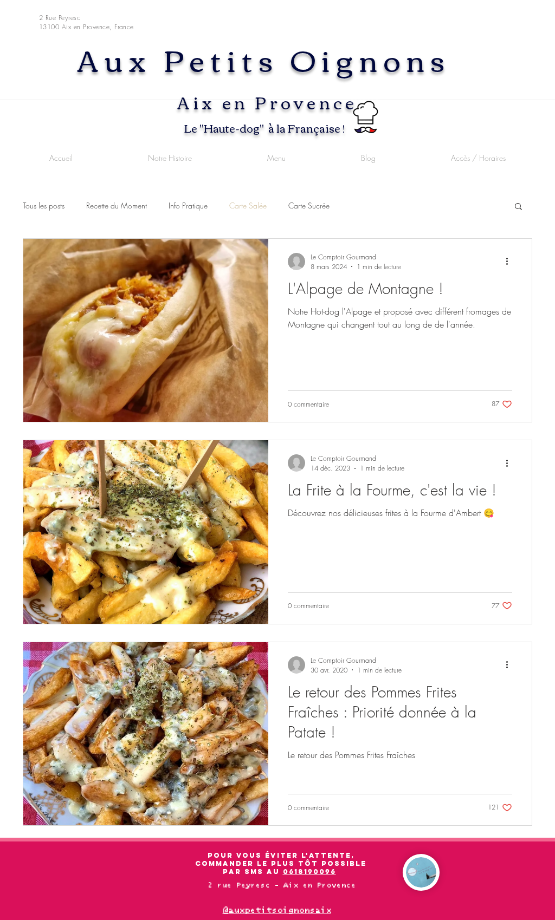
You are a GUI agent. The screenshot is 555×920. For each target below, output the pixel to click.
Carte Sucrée (309, 205)
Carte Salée (248, 205)
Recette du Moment (116, 205)
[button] (518, 207)
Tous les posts (43, 205)
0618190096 (309, 871)
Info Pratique (188, 205)
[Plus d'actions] (510, 261)
